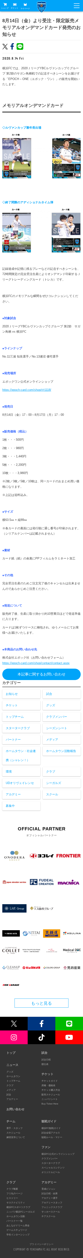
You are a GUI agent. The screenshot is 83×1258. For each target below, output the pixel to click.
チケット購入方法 (51, 1090)
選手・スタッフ (14, 1128)
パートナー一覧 (14, 1221)
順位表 (45, 1064)
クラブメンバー (56, 716)
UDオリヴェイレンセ (20, 783)
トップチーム (15, 716)
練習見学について (15, 1137)
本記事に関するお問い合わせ (41, 674)
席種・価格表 (48, 1085)
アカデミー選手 (50, 1198)
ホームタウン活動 (15, 1216)
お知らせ (12, 694)
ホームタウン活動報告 (61, 751)
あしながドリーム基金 (18, 1225)
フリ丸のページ (14, 1193)
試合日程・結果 (50, 1193)
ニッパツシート (50, 1099)
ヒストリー (12, 1198)
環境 (9, 771)
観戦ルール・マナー (52, 1137)
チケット (14, 8)
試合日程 (46, 1059)
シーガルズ (53, 783)
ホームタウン (13, 1076)
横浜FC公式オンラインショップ (58, 1154)
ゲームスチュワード (16, 1230)
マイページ (25, 8)
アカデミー (13, 794)
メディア (52, 739)
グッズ (50, 705)
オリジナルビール (51, 1172)
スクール (52, 794)
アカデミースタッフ (52, 1202)
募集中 (10, 806)
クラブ (50, 771)
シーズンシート (56, 728)
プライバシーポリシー (41, 1244)
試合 (49, 694)
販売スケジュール (51, 1094)
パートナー (13, 739)
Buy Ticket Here (50, 1103)
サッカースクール (51, 1211)
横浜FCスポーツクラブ (18, 1207)
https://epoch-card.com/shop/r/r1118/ (26, 390)
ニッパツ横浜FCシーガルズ (20, 1211)
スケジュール (13, 1132)
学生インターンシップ (18, 1234)
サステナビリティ (15, 1202)
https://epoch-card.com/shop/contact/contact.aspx (36, 663)
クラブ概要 (12, 1189)
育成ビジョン (48, 1189)
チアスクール (48, 1216)
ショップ (5, 8)
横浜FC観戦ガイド (51, 1128)
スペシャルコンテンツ (53, 1167)
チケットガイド (50, 1081)
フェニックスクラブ (52, 1207)
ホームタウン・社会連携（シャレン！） (21, 755)
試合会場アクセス (51, 1132)
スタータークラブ (18, 728)
